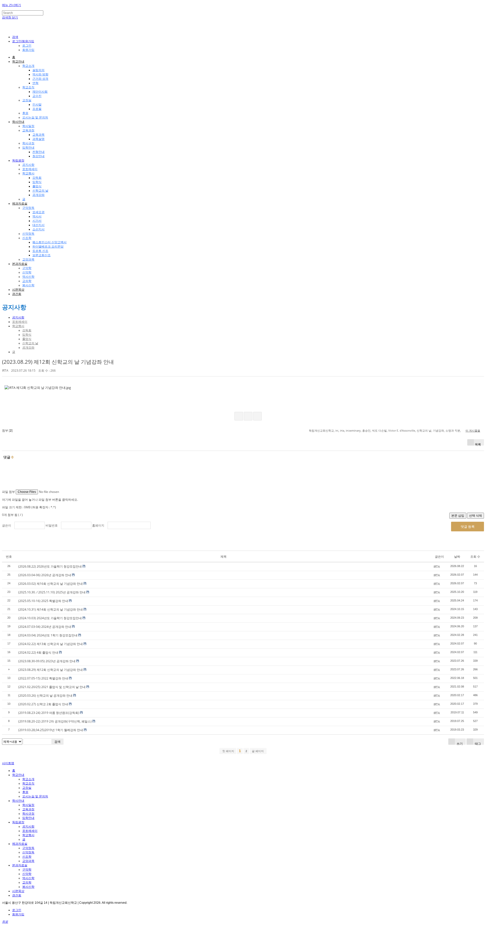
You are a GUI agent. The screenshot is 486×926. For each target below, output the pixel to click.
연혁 (35, 83)
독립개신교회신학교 (321, 430)
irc (336, 430)
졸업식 (37, 186)
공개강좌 (38, 195)
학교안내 (18, 61)
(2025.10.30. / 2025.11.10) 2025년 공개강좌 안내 (52, 592)
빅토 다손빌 (379, 430)
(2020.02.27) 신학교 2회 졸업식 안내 (43, 704)
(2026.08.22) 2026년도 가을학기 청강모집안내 (50, 566)
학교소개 (28, 66)
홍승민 (366, 430)
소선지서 (38, 229)
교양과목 (28, 259)
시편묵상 (18, 289)
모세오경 (38, 212)
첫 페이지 (227, 751)
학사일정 (28, 126)
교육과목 (38, 134)
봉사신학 (28, 285)
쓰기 (459, 743)
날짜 (457, 556)
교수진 (37, 96)
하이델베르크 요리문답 (48, 246)
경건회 (16, 294)
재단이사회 (40, 91)
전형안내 (38, 152)
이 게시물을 (472, 430)
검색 (57, 741)
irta (342, 430)
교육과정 (28, 130)
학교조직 (28, 87)
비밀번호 (52, 525)
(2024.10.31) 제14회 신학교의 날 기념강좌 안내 (50, 609)
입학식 (37, 182)
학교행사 (28, 173)
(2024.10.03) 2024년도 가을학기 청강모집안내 (50, 618)
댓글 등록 (468, 526)
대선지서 (38, 225)
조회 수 (475, 556)
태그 (477, 743)
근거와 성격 (40, 78)
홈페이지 (98, 525)
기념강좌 (438, 430)
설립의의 (38, 70)
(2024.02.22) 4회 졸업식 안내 (38, 652)
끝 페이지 (258, 751)
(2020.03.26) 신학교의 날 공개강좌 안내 (45, 695)
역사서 (37, 216)
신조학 (26, 238)
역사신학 (28, 276)
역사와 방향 (40, 74)
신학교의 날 (40, 190)
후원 (25, 113)
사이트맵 (8, 763)
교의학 (26, 281)
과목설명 (38, 139)
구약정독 (28, 208)
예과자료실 (19, 203)
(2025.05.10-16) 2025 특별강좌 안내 (43, 601)
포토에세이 (29, 169)
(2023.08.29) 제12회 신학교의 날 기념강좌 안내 (58, 361)
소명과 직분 (453, 430)
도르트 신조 (40, 251)
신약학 (26, 272)
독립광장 (18, 160)
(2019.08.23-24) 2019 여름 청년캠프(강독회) (48, 713)
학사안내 (18, 122)
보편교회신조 (41, 255)
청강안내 (38, 156)
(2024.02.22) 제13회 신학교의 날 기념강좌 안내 (50, 644)
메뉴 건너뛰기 (11, 5)
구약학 (26, 268)
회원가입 (28, 50)
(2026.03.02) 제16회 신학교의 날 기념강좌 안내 (50, 583)
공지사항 (28, 165)
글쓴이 (6, 525)
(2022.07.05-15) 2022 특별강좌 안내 (43, 678)
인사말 (37, 104)
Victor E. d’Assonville (401, 430)
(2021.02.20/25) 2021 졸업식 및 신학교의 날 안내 (52, 687)
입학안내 (28, 147)
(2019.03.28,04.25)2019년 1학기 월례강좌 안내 (50, 730)
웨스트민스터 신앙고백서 (49, 242)
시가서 (37, 221)
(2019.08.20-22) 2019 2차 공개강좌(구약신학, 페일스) (55, 721)
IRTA (5, 370)
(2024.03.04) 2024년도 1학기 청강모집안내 (47, 635)
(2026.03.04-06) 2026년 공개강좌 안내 (44, 575)
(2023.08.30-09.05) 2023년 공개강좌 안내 (46, 661)
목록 (478, 444)
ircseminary (353, 430)
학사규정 (28, 143)
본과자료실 (19, 264)
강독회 (37, 177)
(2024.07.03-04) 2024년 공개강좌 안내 (44, 627)
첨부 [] (7, 430)
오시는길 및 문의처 (35, 117)
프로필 (37, 109)
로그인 (26, 45)
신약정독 (28, 233)
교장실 (26, 100)
